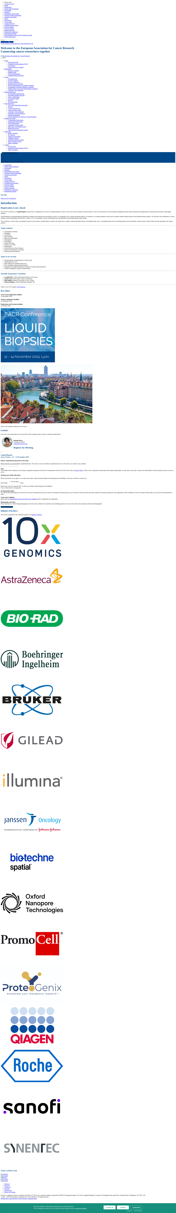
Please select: (8, 2)
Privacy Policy (79, 470)
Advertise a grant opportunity (16, 113)
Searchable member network (16, 95)
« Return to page (9, 4)
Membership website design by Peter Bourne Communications (19, 1198)
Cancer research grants (14, 110)
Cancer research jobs (14, 108)
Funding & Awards (9, 118)
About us (7, 1184)
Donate (11, 42)
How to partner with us (14, 141)
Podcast (10, 100)
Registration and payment (11, 14)
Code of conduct (9, 28)
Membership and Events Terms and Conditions (23, 499)
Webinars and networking (15, 84)
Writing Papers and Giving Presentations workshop (23, 89)
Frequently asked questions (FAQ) (18, 64)
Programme (7, 10)
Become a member (13, 70)
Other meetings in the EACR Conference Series (18, 35)
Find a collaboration (14, 97)
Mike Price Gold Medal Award (17, 126)
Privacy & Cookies (9, 1192)
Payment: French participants (12, 15)
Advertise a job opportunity (16, 112)
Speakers (7, 12)
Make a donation (13, 143)
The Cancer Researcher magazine (17, 105)
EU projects (11, 135)
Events (6, 77)
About (6, 60)
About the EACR (13, 62)
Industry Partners (13, 133)
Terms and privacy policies (16, 67)
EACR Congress (13, 80)
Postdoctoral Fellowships (15, 122)
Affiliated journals (13, 138)
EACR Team (12, 146)
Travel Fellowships (13, 123)
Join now (7, 1185)
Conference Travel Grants (15, 125)
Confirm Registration (7, 507)
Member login (5, 42)
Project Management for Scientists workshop (21, 85)
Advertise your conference (15, 90)
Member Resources (10, 92)
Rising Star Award (13, 128)
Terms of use (8, 1190)
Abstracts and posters (10, 17)
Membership (8, 69)
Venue (6, 19)
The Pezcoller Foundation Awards (18, 130)
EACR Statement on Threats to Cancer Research (22, 117)
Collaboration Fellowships (15, 120)
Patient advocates (9, 30)
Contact (6, 145)
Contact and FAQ (9, 23)
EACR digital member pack (16, 93)
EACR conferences (13, 82)
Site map (6, 1189)
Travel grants (8, 22)
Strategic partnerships (14, 136)
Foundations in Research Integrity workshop (21, 87)
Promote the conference (11, 32)
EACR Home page (9, 37)
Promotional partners (10, 33)
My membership (13, 102)
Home (6, 5)
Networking (7, 20)
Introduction (7, 7)
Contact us (7, 1187)
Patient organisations (14, 115)
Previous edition (9, 27)
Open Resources (9, 103)
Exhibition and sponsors (11, 25)
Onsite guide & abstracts (11, 9)
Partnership (7, 131)
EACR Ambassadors (14, 74)
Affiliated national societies (16, 75)
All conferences (12, 79)
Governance (11, 65)
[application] (88, 1208)
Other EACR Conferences (8, 198)
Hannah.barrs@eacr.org (20, 444)
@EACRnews (21, 287)
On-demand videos (13, 98)
